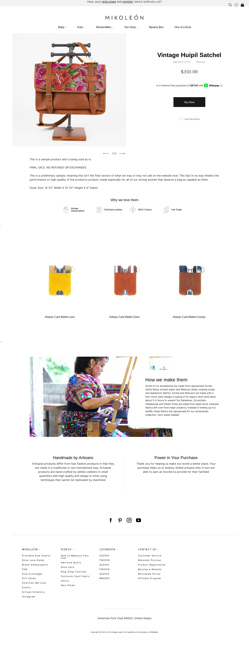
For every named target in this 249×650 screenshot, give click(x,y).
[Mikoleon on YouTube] (138, 520)
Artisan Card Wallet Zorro (124, 317)
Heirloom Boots (71, 562)
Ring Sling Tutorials (74, 571)
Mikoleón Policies (149, 560)
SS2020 (104, 574)
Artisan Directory (33, 592)
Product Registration (152, 565)
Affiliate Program (149, 578)
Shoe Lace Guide (33, 560)
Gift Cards (29, 578)
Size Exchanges (32, 574)
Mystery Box (156, 27)
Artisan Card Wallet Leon (60, 317)
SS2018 (104, 555)
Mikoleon (154, 632)
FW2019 (104, 569)
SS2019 (104, 565)
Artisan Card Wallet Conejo (189, 317)
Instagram (28, 596)
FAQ (24, 569)
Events (26, 587)
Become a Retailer (150, 569)
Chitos (65, 581)
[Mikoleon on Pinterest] (119, 520)
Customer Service (149, 555)
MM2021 (104, 578)
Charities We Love (34, 583)
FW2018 (104, 560)
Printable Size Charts (36, 555)
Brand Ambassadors (35, 565)
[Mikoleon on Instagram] (129, 520)
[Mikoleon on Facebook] (110, 520)
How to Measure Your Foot (75, 556)
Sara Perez (68, 585)
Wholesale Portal (149, 574)
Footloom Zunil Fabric (75, 576)
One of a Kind (182, 27)
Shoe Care (67, 567)
